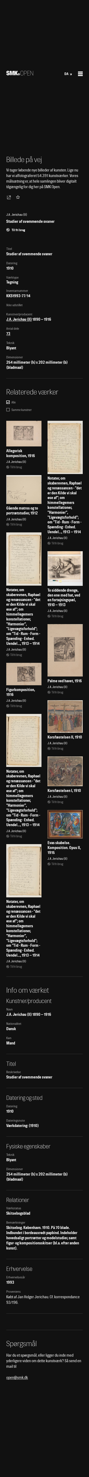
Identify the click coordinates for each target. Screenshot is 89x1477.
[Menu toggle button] (80, 73)
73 (8, 333)
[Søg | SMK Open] (19, 74)
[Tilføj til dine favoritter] (18, 197)
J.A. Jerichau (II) (19, 319)
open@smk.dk (17, 1377)
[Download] (9, 197)
